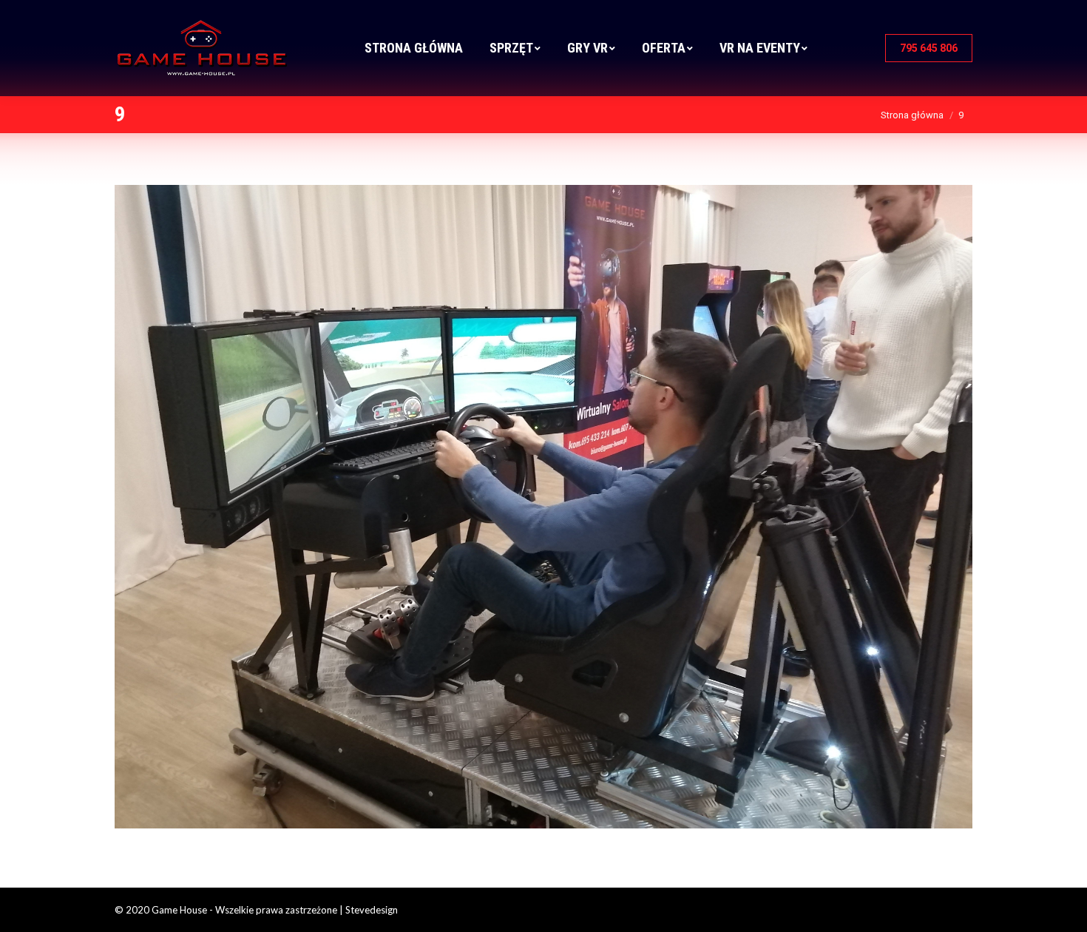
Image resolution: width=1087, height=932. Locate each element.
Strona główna (912, 115)
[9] (543, 506)
